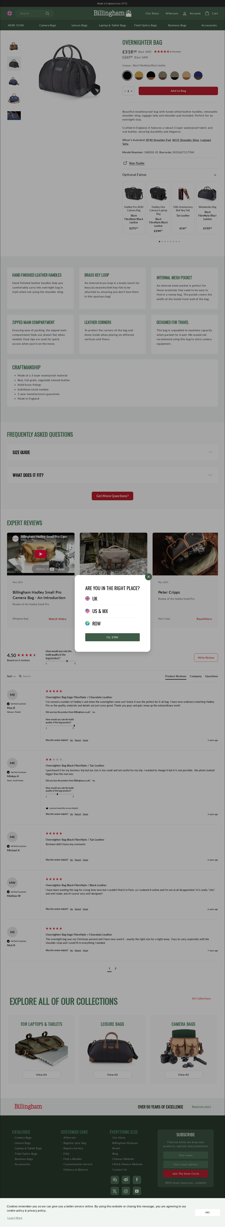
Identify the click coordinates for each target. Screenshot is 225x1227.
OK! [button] (207, 1212)
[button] (14, 1219)
